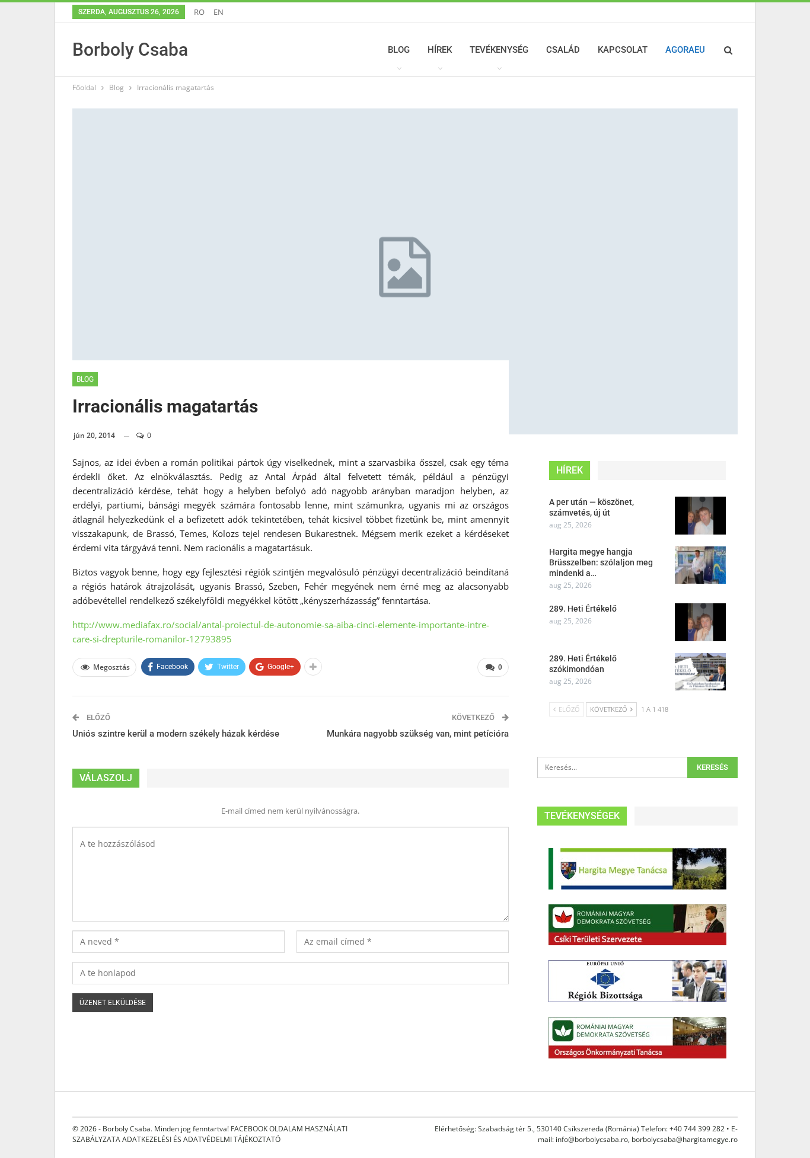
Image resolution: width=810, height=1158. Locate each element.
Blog (399, 49)
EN (218, 12)
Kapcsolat (623, 49)
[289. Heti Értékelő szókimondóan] (700, 672)
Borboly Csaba (130, 49)
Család (563, 49)
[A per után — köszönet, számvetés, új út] (700, 516)
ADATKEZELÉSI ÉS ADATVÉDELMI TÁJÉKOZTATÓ (201, 1139)
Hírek (440, 49)
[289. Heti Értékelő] (700, 622)
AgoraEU (685, 49)
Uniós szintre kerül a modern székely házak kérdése (175, 733)
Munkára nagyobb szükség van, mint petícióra (418, 733)
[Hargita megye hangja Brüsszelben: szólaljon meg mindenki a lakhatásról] (700, 565)
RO (199, 12)
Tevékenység (499, 49)
